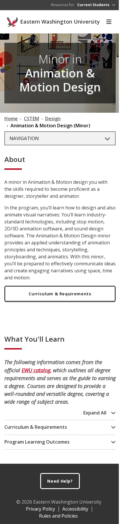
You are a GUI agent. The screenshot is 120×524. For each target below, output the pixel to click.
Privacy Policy (40, 509)
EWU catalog (36, 370)
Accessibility (75, 509)
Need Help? (60, 481)
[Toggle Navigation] (109, 21)
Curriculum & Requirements (60, 294)
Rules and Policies (58, 516)
